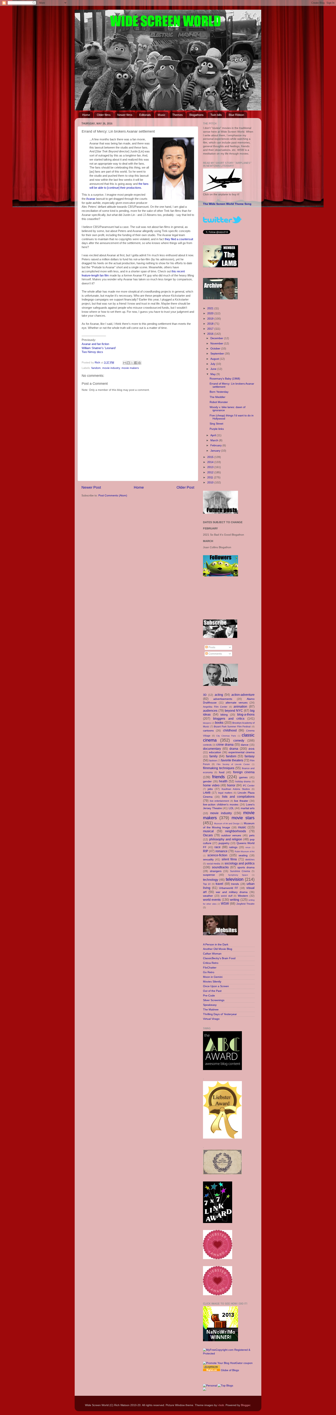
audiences (210, 710)
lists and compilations (238, 796)
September (217, 353)
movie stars (243, 817)
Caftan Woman (212, 953)
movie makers (130, 368)
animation (240, 706)
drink (251, 748)
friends (218, 776)
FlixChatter (209, 967)
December (217, 338)
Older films (104, 114)
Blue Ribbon (236, 114)
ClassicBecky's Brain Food (219, 958)
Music (161, 114)
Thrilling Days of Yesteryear (220, 1014)
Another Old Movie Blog (217, 949)
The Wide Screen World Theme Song (227, 203)
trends (235, 884)
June (213, 368)
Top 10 (207, 884)
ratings (233, 847)
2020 (210, 313)
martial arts (248, 808)
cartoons (208, 730)
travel (219, 883)
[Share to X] (132, 363)
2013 (210, 467)
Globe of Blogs (230, 1370)
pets (252, 835)
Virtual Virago (211, 1018)
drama (233, 748)
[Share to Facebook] (136, 363)
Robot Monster (219, 402)
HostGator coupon (241, 1363)
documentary (212, 748)
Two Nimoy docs (92, 352)
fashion (213, 760)
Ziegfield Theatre (245, 904)
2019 (210, 318)
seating (243, 855)
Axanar (90, 198)
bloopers (207, 723)
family (213, 756)
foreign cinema (244, 772)
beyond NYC (234, 710)
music (242, 827)
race (217, 847)
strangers (215, 871)
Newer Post (91, 487)
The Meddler (217, 397)
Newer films (124, 114)
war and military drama (232, 892)
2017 (210, 328)
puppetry (224, 843)
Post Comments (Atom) (112, 495)
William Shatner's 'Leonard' (99, 348)
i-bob (221, 1405)
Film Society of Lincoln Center (233, 764)
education (215, 752)
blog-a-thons (246, 714)
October (215, 348)
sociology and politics (240, 863)
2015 (210, 457)
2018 (210, 323)
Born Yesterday (219, 391)
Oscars (208, 835)
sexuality (208, 859)
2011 (210, 477)
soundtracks (220, 867)
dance (244, 744)
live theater (241, 800)
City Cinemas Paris (226, 736)
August (215, 358)
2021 (210, 308)
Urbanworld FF (228, 888)
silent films (229, 859)
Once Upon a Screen (216, 986)
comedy (238, 740)
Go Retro (208, 972)
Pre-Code (209, 995)
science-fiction (217, 855)
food (221, 772)
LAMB (206, 792)
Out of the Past (212, 990)
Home (86, 114)
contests (207, 745)
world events (212, 899)
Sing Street (216, 423)
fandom (96, 368)
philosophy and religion (225, 839)
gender (207, 781)
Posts (211, 647)
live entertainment (219, 801)
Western (243, 895)
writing (234, 899)
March (214, 440)
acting (219, 694)
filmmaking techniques (218, 768)
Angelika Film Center (215, 706)
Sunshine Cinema (240, 871)
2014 (210, 462)
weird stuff (226, 896)
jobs (210, 789)
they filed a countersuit (179, 239)
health (223, 781)
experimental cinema (241, 752)
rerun (247, 847)
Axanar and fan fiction (95, 344)
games (243, 777)
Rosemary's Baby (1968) (225, 378)
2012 (210, 472)
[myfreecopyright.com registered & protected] (229, 1353)
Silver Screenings (213, 1000)
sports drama (246, 867)
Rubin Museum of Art (245, 851)
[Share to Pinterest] (139, 363)
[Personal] (210, 1385)
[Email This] (125, 363)
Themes (177, 114)
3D (204, 694)
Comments (215, 653)
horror (231, 785)
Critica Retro (210, 963)
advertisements (222, 699)
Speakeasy (210, 1004)
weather (208, 895)
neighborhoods (235, 831)
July (213, 363)
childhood (230, 730)
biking (224, 714)
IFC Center (249, 785)
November (217, 343)
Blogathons (196, 114)
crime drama (225, 744)
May (213, 374)
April (213, 435)
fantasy (250, 756)
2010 (210, 482)
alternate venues (237, 702)
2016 (210, 333)
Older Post (185, 487)
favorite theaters (232, 760)
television (234, 879)
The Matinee (211, 1009)
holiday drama (243, 781)
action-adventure (243, 694)
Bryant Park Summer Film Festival (232, 726)
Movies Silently (212, 981)
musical (208, 831)
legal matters (225, 792)
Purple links (217, 428)
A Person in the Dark (215, 944)
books (219, 722)
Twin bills (216, 114)
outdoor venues (231, 835)
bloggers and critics (228, 718)
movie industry (111, 368)
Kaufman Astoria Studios (236, 789)
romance (221, 851)
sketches (250, 859)
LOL (231, 808)
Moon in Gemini (212, 976)
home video (211, 785)
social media (213, 863)
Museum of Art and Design (227, 823)
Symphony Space (238, 875)
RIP (205, 851)
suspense (209, 874)
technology (210, 879)
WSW (225, 903)
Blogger (245, 1405)
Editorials (145, 114)
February (216, 445)
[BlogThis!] (128, 363)
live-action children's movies (220, 804)
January (215, 450)
